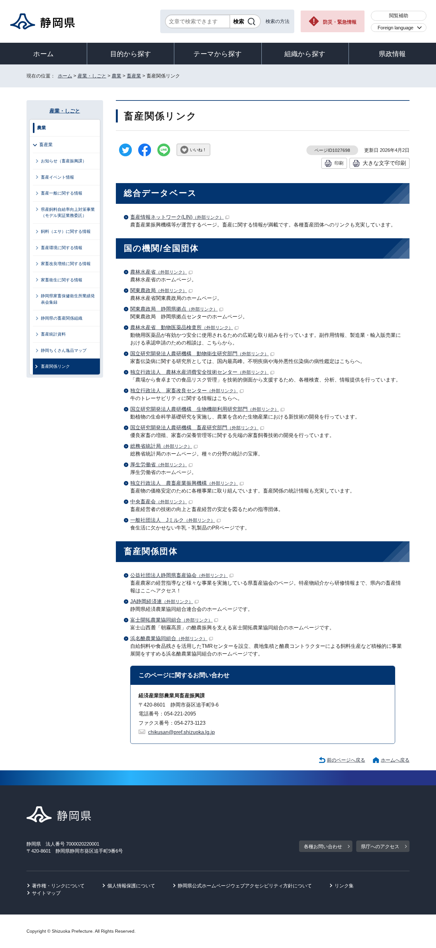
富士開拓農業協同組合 (171, 620)
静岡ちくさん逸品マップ (63, 350)
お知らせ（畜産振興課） (63, 161)
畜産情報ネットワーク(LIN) (177, 217)
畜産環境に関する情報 (61, 247)
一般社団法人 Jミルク (172, 520)
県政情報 (392, 53)
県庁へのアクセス (380, 846)
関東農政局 (158, 290)
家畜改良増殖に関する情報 (66, 263)
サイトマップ (46, 893)
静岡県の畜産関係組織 (61, 318)
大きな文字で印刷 (384, 163)
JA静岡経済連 (161, 601)
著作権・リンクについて (58, 885)
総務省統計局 (161, 446)
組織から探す (305, 53)
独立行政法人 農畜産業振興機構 (184, 483)
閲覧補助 (398, 15)
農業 (116, 75)
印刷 (339, 163)
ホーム (43, 53)
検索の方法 (277, 21)
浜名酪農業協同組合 (168, 638)
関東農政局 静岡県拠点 (174, 309)
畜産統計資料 (53, 334)
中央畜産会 (158, 501)
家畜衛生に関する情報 (61, 280)
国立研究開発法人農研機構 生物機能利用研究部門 (204, 409)
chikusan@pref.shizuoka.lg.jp (181, 732)
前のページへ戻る (346, 760)
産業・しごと (92, 75)
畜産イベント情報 (57, 177)
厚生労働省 (158, 464)
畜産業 (134, 75)
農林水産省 (158, 272)
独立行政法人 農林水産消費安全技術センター (199, 372)
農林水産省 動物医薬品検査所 (181, 327)
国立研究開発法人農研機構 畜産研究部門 (194, 427)
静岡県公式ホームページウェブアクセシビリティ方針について (245, 885)
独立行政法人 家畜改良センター (184, 390)
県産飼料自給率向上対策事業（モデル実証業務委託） (68, 212)
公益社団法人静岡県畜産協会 (179, 575)
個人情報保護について (131, 885)
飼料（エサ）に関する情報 (66, 231)
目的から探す (130, 53)
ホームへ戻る (395, 760)
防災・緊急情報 (340, 22)
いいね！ (198, 149)
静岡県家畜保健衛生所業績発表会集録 (68, 298)
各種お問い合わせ (323, 846)
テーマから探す (217, 53)
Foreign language (395, 27)
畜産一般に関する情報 (61, 193)
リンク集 (344, 885)
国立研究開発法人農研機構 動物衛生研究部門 (199, 353)
